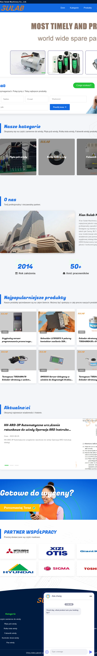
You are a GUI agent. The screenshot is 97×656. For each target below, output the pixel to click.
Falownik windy (56, 157)
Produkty (88, 8)
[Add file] (47, 652)
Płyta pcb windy (10, 624)
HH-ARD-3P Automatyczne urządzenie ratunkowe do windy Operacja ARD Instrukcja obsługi (37, 427)
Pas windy (10, 643)
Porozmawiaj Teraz (18, 507)
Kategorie (74, 8)
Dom (63, 8)
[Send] (91, 652)
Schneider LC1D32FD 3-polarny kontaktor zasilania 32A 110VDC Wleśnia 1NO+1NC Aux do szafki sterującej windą (56, 340)
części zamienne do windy (10, 619)
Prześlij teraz (58, 107)
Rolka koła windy (18, 157)
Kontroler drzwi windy (10, 638)
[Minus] (90, 596)
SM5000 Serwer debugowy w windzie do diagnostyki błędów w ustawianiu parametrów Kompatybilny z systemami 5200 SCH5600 (55, 378)
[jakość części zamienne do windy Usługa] (48, 57)
